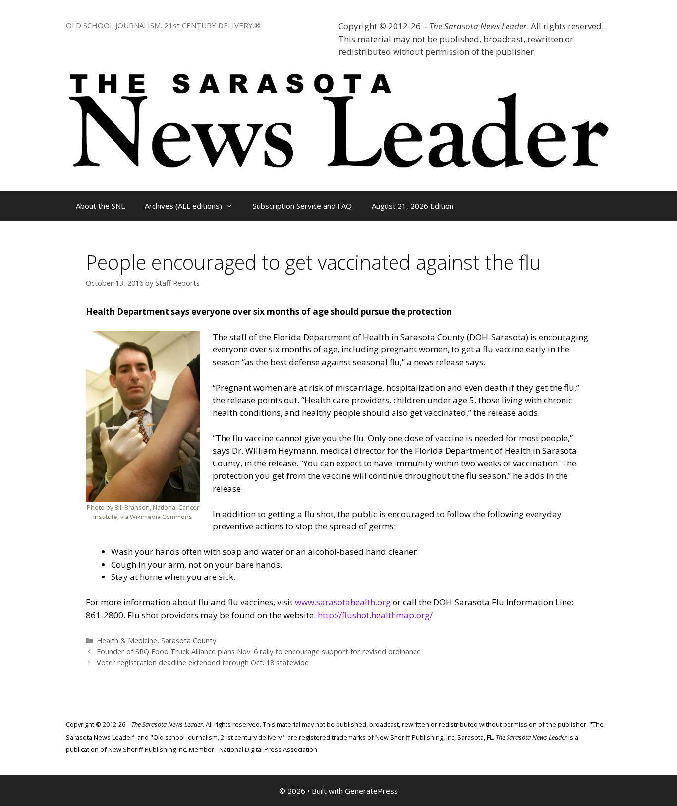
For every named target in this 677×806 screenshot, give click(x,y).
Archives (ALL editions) (183, 206)
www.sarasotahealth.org (343, 602)
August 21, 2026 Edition (412, 206)
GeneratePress (371, 791)
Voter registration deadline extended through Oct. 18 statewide (203, 662)
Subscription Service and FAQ (302, 206)
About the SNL (100, 206)
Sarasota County (188, 640)
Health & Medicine (127, 640)
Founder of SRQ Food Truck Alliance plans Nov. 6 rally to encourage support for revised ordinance (259, 651)
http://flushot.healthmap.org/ (375, 615)
